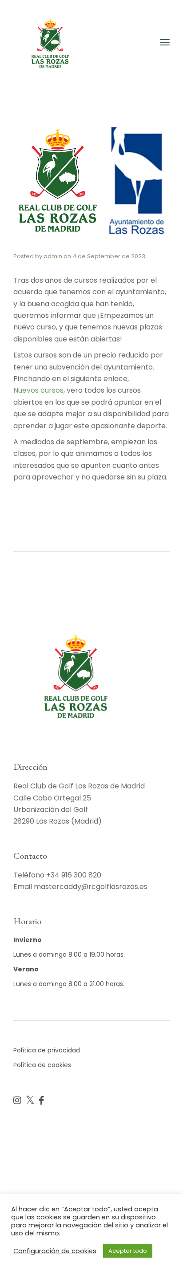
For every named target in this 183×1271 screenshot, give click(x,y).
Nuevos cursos (38, 390)
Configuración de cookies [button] (54, 1251)
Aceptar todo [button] (127, 1251)
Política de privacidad (46, 1050)
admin (53, 256)
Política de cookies (42, 1064)
